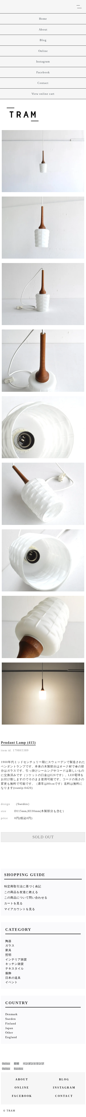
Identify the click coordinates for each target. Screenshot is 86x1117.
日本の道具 (13, 977)
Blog (43, 40)
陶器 (8, 941)
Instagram (43, 61)
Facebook (43, 72)
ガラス (10, 945)
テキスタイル (14, 968)
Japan (9, 1028)
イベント (11, 982)
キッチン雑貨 (14, 964)
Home (43, 18)
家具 (8, 950)
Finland (10, 1023)
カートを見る (13, 903)
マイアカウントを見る (19, 909)
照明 (8, 954)
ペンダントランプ (33, 1063)
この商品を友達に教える (21, 892)
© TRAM (9, 1110)
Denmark (11, 1014)
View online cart (43, 93)
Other (9, 1032)
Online (43, 51)
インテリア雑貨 (16, 959)
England (11, 1037)
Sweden (10, 1018)
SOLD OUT (43, 837)
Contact (43, 83)
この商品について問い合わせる (25, 897)
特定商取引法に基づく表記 (22, 886)
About (43, 29)
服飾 (8, 973)
